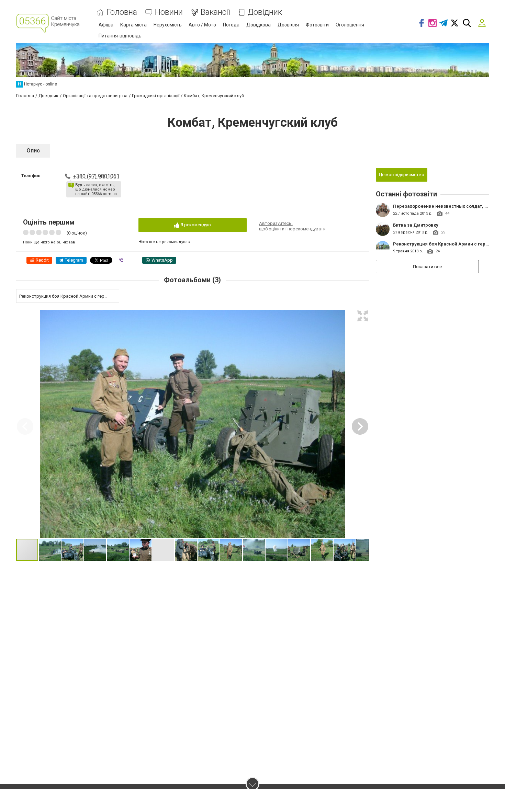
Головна (121, 12)
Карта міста (133, 24)
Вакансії (215, 12)
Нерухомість (168, 24)
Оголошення (350, 24)
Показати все (427, 266)
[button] (362, 315)
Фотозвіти (317, 24)
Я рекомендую (195, 224)
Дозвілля (288, 24)
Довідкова (258, 24)
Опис (33, 150)
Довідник (265, 12)
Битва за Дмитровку (415, 225)
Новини (169, 12)
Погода (231, 24)
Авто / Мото (202, 24)
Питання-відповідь (120, 35)
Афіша (106, 24)
